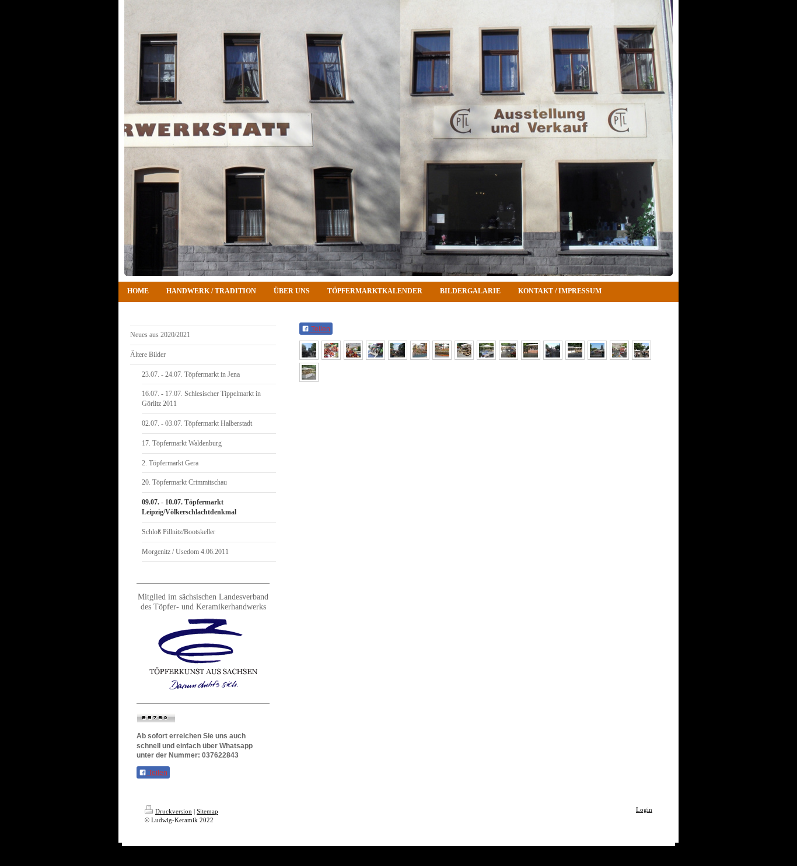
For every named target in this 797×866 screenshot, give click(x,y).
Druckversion (173, 811)
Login (644, 809)
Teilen (156, 773)
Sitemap (207, 811)
